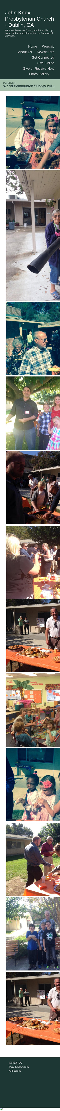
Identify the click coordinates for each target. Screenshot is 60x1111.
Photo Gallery (39, 74)
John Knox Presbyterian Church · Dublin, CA (29, 19)
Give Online (45, 63)
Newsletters (45, 52)
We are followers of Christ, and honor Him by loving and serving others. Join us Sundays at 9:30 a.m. (29, 33)
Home (32, 46)
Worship (48, 46)
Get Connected (43, 57)
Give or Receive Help (38, 68)
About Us (25, 52)
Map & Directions (18, 1066)
